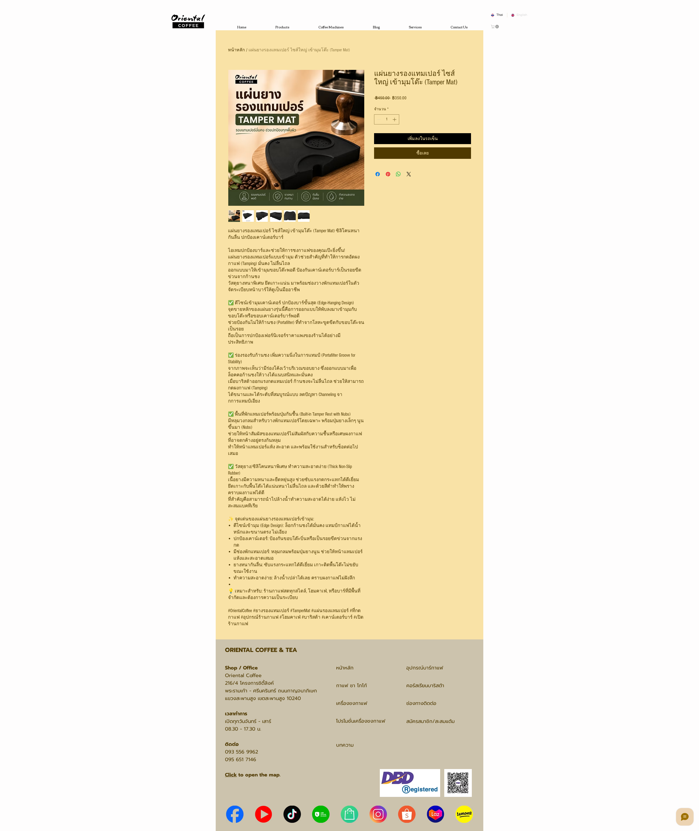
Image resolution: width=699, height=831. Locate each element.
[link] (495, 26)
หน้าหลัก (236, 49)
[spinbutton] (387, 119)
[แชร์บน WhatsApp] (398, 174)
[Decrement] (378, 119)
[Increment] (395, 119)
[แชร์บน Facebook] (377, 174)
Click (231, 775)
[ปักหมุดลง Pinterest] (388, 174)
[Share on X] (408, 174)
